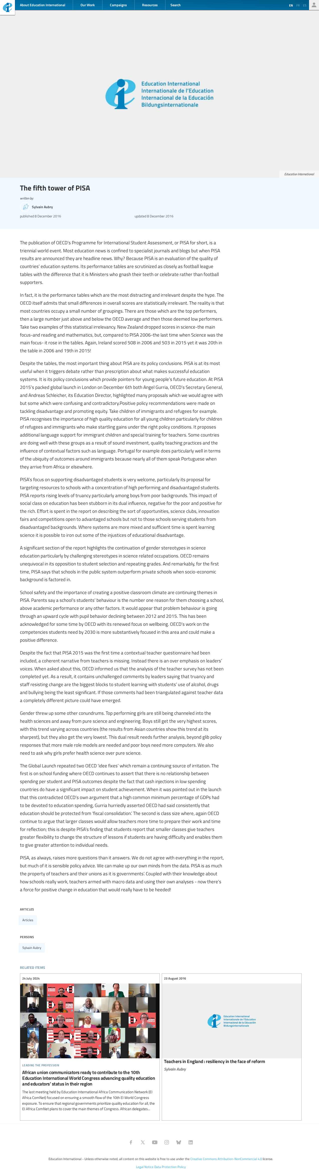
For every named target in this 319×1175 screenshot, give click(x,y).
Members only (314, 5)
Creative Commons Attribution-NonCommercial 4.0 (226, 1159)
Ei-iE (7, 8)
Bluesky (179, 1142)
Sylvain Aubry (31, 947)
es (305, 5)
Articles (27, 920)
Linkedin (191, 1142)
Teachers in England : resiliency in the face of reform (231, 1024)
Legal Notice (145, 1167)
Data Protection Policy (170, 1167)
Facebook (131, 1142)
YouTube (155, 1142)
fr (298, 5)
